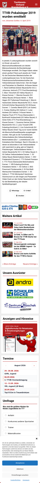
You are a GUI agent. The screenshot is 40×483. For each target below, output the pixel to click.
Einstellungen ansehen (20, 475)
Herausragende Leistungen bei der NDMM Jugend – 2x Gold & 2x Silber (25, 246)
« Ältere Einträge (9, 264)
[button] (37, 439)
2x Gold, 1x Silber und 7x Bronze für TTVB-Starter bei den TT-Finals (25, 237)
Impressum (26, 480)
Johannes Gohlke (12, 21)
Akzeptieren (20, 463)
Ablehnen (20, 469)
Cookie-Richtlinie (15, 480)
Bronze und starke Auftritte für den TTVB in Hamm (25, 255)
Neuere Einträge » (30, 264)
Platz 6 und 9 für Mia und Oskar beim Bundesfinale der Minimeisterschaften (24, 227)
